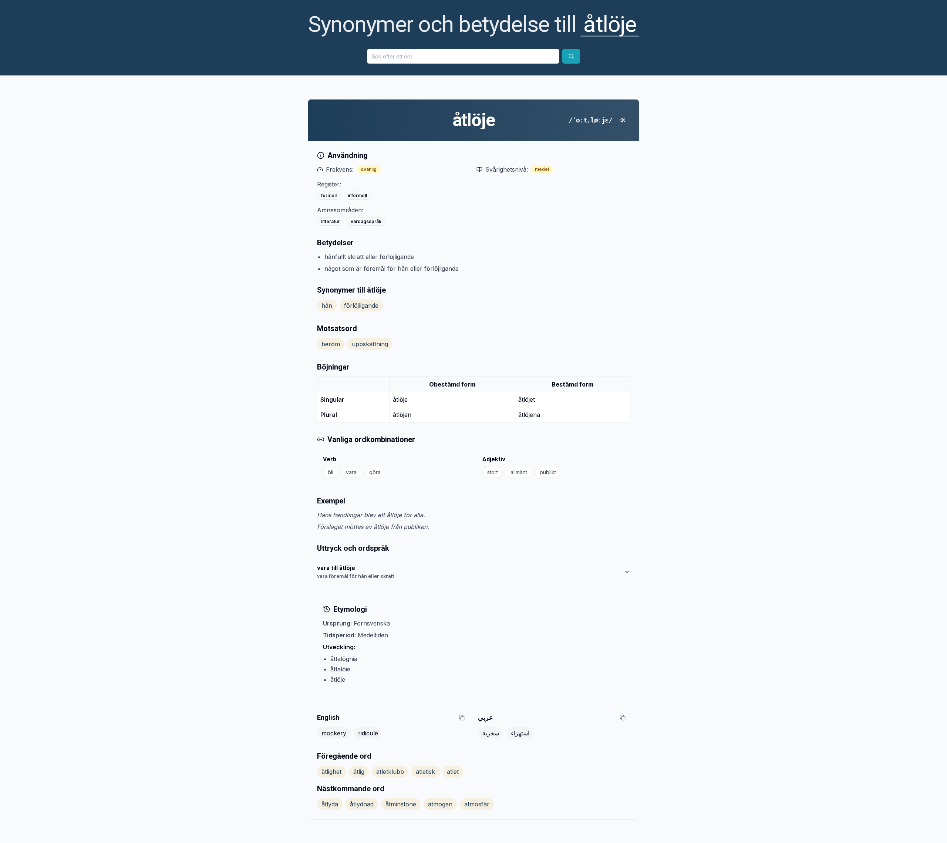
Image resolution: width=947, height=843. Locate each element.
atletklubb (390, 771)
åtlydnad (362, 804)
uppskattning (370, 344)
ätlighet (331, 771)
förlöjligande (361, 305)
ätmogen (440, 804)
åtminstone (400, 804)
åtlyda (329, 804)
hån (326, 305)
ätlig (358, 771)
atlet (453, 771)
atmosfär (476, 804)
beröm (330, 344)
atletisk (425, 771)
